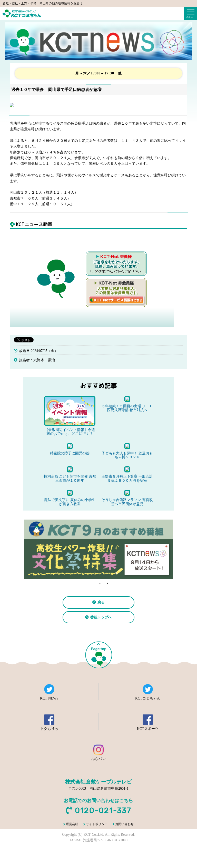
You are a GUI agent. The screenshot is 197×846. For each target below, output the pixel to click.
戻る (101, 602)
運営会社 (72, 824)
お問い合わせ (124, 824)
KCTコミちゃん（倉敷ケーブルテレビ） (22, 14)
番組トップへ (101, 617)
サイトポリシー (96, 824)
